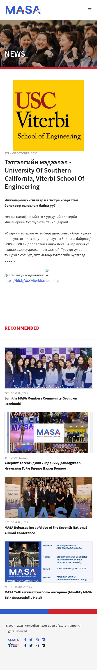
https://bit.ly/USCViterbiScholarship (32, 280)
